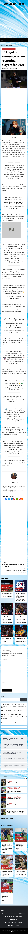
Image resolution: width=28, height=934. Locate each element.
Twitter (3, 821)
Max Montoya (9, 596)
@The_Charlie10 (8, 244)
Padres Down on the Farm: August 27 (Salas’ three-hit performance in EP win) (12, 721)
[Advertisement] (14, 23)
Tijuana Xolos (13, 919)
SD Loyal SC (19, 559)
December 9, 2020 (14, 208)
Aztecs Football (4, 585)
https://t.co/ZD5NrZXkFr (16, 202)
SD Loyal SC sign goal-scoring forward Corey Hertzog (13, 564)
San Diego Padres (10, 781)
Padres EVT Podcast (13, 925)
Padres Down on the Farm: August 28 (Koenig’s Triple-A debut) (13, 711)
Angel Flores (23, 875)
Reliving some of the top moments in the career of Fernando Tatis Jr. (16, 805)
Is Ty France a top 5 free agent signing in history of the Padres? (14, 717)
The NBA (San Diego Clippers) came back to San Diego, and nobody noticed (20, 595)
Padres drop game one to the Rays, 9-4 (11, 714)
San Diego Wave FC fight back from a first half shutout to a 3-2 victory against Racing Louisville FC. (13, 706)
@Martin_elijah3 (14, 326)
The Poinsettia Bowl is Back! (14, 798)
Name (3, 677)
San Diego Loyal (5, 48)
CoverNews (22, 930)
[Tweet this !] (9, 499)
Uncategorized (4, 590)
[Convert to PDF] (20, 499)
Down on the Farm (10, 787)
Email (16, 677)
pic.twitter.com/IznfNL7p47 (14, 449)
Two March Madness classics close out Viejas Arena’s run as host (6, 618)
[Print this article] (17, 499)
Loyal (5, 559)
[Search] (26, 40)
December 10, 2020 (14, 263)
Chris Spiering (13, 68)
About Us (4, 913)
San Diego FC (8, 916)
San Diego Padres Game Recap (6, 868)
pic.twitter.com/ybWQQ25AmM (15, 359)
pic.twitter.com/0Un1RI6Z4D (14, 328)
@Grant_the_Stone (19, 409)
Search (2, 696)
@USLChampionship (12, 248)
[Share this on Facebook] (6, 499)
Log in (2, 910)
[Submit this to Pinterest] (14, 499)
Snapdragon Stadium (6, 588)
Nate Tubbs (10, 622)
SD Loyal (15, 559)
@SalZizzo (21, 442)
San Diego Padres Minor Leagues (13, 788)
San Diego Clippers (19, 588)
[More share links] (22, 499)
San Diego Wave (4, 840)
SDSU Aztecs (21, 913)
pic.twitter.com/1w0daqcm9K (14, 258)
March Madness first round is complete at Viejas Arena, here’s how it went (20, 618)
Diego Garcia (23, 849)
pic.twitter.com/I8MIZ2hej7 (14, 385)
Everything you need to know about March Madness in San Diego (21, 640)
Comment (4, 659)
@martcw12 (11, 285)
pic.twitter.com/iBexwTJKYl (14, 416)
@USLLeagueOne (14, 411)
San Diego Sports (12, 48)
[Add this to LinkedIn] (12, 499)
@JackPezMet (12, 353)
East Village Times (13, 3)
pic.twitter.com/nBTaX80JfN (14, 204)
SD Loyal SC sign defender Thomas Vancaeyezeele (16, 570)
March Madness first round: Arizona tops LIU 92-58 (6, 640)
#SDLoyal (16, 447)
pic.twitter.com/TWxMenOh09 (14, 293)
